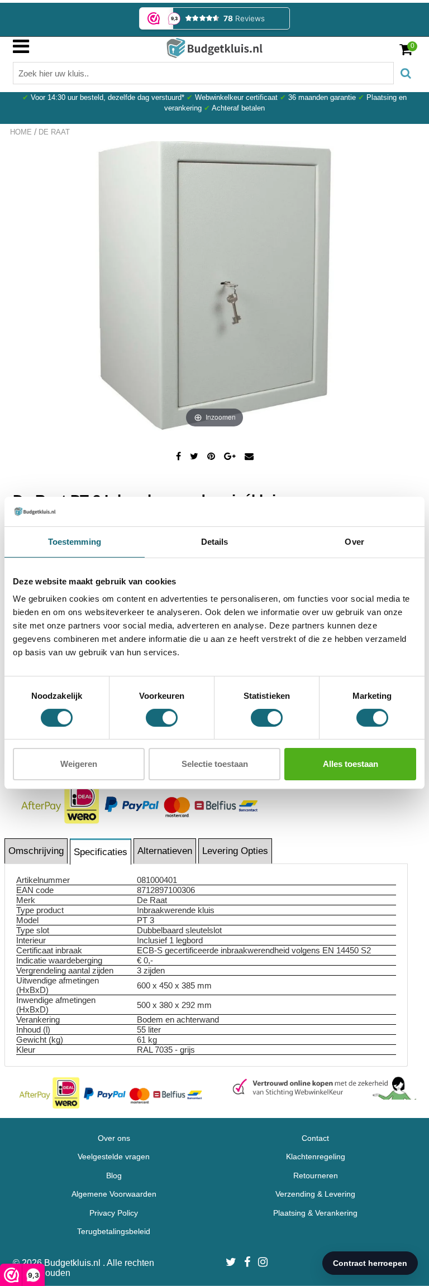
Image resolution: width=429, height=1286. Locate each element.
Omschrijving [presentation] (36, 851)
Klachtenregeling (315, 1156)
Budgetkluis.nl (73, 1263)
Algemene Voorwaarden (114, 1193)
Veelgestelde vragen (114, 1156)
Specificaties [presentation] (100, 852)
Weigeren (78, 764)
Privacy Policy (113, 1212)
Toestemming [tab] (74, 541)
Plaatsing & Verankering (315, 1212)
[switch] (162, 718)
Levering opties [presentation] (235, 851)
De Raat (54, 132)
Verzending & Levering (315, 1193)
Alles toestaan (350, 764)
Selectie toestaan (215, 764)
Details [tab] (214, 541)
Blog (114, 1175)
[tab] (36, 850)
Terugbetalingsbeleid (113, 1231)
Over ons (114, 1138)
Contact (315, 1138)
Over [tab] (354, 541)
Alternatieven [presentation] (164, 851)
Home (21, 132)
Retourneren (315, 1175)
